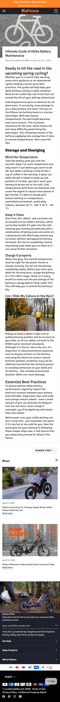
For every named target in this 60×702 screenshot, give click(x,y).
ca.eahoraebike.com (14, 689)
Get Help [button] (6, 641)
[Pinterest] (9, 696)
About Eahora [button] (9, 659)
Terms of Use (38, 689)
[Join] (55, 625)
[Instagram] (14, 696)
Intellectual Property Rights (32, 692)
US (41, 5)
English (8, 677)
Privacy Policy (9, 634)
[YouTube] (20, 696)
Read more (7, 513)
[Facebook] (3, 696)
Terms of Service (29, 634)
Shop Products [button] (9, 650)
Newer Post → (45, 450)
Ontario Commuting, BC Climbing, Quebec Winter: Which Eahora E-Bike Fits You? (27, 509)
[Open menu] (6, 11)
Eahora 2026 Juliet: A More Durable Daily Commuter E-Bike (28, 564)
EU (37, 5)
